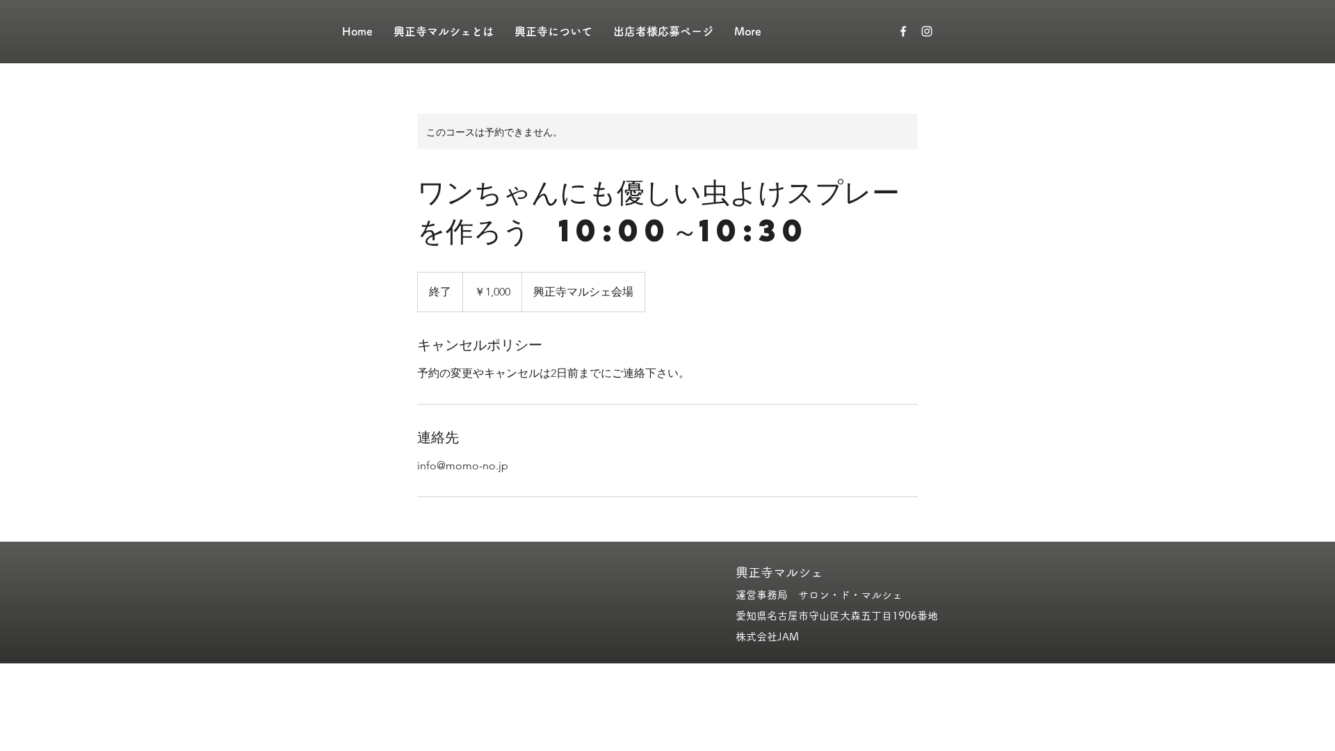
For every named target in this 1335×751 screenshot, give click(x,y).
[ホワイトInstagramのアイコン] (927, 31)
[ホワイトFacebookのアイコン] (903, 31)
